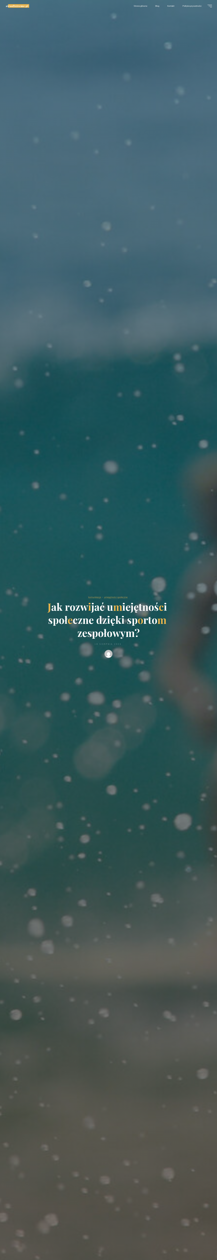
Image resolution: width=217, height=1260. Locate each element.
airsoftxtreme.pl (17, 6)
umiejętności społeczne (116, 597)
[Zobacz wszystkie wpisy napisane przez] (108, 654)
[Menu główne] (209, 6)
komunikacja (94, 597)
